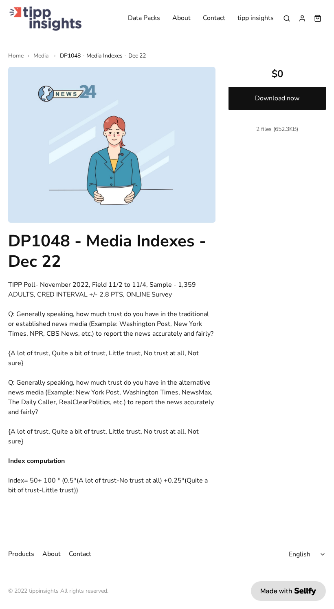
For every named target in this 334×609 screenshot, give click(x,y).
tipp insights (255, 18)
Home (16, 56)
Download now (277, 98)
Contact (214, 18)
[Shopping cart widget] (317, 18)
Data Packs (144, 18)
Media (41, 56)
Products (21, 553)
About (181, 18)
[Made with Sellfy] (288, 591)
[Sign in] (302, 18)
